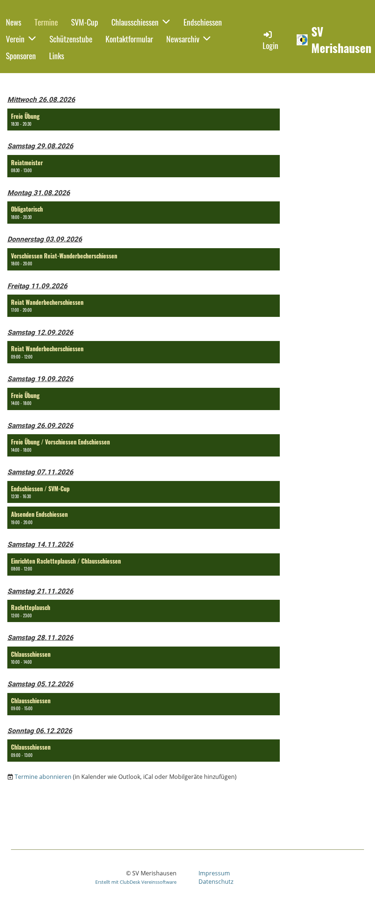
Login (270, 45)
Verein (15, 39)
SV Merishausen (341, 39)
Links (56, 55)
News (13, 22)
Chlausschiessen (135, 22)
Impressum (214, 873)
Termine (46, 22)
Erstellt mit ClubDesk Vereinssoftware (136, 882)
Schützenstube (70, 39)
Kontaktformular (129, 39)
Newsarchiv (182, 39)
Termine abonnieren (43, 777)
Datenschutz (215, 882)
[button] (143, 120)
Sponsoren (21, 55)
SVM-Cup (84, 22)
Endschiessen (202, 22)
